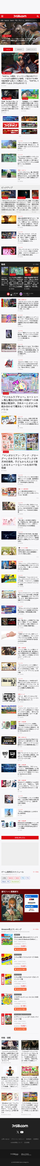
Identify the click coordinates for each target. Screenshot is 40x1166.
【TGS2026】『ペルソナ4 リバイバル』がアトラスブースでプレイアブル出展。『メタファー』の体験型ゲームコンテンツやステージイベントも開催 (28, 580)
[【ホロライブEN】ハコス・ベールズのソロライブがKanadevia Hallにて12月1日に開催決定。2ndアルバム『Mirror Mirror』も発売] (8, 363)
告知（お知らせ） (22, 299)
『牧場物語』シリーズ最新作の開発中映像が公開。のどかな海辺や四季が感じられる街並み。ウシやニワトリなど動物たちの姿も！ (29, 105)
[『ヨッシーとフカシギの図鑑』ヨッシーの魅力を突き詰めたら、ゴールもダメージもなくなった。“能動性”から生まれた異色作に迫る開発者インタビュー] (30, 1071)
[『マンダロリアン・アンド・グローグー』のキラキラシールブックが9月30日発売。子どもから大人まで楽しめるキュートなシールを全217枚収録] (20, 441)
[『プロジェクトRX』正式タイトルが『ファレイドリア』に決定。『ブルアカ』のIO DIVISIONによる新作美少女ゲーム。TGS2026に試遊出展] (8, 506)
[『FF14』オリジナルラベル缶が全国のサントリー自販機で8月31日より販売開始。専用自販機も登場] (8, 609)
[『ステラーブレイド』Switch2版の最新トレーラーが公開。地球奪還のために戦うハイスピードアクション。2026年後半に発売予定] (8, 478)
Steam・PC (5, 881)
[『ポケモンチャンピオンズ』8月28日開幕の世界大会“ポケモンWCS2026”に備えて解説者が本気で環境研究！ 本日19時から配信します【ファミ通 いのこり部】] (8, 303)
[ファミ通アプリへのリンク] (14, 1154)
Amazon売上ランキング (11, 929)
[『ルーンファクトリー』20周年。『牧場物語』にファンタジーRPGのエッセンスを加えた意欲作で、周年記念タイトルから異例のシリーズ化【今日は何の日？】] (8, 725)
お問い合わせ (5, 1139)
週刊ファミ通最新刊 (9, 891)
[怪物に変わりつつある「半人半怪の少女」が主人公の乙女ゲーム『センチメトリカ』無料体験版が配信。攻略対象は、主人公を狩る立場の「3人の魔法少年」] (8, 348)
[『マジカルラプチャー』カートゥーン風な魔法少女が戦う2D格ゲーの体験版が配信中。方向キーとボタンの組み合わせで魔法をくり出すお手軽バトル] (20, 383)
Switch (12, 20)
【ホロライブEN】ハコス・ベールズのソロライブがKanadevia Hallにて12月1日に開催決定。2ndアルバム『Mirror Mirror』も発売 (28, 364)
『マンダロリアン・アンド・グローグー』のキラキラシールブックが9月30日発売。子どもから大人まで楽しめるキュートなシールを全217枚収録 (19, 461)
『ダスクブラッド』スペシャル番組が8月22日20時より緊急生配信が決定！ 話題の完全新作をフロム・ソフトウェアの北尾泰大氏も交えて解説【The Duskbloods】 (8, 205)
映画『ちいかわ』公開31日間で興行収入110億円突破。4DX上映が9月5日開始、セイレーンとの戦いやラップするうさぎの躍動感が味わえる (28, 422)
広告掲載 (26, 1142)
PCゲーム (21, 20)
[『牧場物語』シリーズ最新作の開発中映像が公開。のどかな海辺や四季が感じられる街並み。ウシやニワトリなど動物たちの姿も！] (30, 94)
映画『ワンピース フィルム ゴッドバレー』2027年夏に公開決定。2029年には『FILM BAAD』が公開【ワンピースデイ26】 (28, 755)
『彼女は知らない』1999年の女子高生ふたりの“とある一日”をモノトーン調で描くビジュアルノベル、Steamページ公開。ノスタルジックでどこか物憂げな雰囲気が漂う (28, 684)
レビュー (35, 198)
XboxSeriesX (15, 881)
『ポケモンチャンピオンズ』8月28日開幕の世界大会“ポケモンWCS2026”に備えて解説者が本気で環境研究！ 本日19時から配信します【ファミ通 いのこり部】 (28, 305)
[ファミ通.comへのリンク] (20, 16)
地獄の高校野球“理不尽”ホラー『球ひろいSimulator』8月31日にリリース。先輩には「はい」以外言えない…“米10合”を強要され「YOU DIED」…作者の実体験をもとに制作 (28, 221)
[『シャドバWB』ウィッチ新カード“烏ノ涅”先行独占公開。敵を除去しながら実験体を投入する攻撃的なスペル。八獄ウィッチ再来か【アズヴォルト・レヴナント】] (20, 33)
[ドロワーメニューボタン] (2, 16)
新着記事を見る (20, 838)
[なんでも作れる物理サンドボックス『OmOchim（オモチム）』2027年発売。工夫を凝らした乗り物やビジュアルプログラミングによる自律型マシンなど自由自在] (8, 158)
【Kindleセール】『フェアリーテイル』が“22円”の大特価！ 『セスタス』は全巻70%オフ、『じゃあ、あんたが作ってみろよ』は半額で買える (10, 1107)
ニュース (25, 98)
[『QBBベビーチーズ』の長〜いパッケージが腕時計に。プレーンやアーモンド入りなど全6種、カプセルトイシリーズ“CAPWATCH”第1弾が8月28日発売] (8, 635)
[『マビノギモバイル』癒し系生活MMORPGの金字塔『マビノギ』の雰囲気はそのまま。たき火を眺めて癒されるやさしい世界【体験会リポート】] (8, 173)
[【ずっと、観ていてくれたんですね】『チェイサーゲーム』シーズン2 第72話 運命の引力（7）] (8, 697)
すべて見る (36, 264)
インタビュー (21, 198)
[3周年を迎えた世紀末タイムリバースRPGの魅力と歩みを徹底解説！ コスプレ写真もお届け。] (8, 551)
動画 (3, 264)
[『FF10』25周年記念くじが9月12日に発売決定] (8, 813)
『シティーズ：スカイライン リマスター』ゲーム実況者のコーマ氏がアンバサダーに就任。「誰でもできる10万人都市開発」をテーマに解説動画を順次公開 (28, 711)
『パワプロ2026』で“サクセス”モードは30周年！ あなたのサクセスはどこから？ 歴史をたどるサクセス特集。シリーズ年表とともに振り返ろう (29, 1107)
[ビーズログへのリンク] (26, 1154)
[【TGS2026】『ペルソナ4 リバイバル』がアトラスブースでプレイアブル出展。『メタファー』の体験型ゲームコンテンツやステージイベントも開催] (8, 578)
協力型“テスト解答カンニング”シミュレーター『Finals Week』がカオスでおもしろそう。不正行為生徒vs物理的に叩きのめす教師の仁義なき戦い (28, 320)
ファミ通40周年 (24, 489)
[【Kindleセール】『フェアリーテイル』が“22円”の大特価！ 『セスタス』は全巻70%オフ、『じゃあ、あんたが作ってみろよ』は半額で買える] (10, 1097)
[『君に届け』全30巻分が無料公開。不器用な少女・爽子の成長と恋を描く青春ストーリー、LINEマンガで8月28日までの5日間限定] (8, 521)
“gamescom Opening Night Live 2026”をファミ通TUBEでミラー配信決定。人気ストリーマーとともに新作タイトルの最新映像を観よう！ (28, 742)
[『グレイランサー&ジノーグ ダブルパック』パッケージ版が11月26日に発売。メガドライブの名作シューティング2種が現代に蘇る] (8, 251)
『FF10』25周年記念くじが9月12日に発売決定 (28, 812)
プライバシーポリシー (17, 1139)
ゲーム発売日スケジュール (12, 872)
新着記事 (19, 49)
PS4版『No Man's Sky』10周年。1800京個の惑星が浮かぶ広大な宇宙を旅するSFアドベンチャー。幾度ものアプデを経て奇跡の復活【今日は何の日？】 (9, 106)
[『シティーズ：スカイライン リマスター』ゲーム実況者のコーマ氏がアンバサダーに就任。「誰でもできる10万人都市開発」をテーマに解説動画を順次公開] (8, 709)
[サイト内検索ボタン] (38, 16)
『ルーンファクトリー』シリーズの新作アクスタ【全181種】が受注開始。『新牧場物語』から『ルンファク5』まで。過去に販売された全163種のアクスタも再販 (28, 596)
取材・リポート (22, 170)
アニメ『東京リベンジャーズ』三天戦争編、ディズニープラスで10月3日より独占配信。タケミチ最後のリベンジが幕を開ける (28, 335)
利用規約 (28, 1139)
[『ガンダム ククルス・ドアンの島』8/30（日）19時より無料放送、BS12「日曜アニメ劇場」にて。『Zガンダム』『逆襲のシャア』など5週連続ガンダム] (8, 235)
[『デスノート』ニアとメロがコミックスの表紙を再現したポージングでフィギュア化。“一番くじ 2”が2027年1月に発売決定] (8, 565)
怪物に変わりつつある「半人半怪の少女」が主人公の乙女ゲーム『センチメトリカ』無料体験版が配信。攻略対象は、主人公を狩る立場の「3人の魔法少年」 (28, 349)
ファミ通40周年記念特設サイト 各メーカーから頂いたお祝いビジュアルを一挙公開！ (28, 493)
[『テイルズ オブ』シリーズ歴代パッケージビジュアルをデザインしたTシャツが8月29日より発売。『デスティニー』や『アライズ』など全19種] (8, 666)
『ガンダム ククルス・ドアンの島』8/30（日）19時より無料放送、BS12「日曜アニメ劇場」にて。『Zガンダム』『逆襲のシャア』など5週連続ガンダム (27, 237)
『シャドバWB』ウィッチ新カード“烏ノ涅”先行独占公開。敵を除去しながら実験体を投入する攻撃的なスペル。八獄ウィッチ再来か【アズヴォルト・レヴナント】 (19, 39)
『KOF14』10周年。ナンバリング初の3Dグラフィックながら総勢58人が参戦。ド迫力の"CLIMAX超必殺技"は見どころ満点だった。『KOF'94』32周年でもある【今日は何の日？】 (19, 79)
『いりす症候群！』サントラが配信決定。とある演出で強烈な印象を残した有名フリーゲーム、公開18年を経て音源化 (28, 800)
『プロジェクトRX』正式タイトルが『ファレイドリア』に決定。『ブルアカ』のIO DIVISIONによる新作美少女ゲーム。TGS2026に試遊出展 (28, 508)
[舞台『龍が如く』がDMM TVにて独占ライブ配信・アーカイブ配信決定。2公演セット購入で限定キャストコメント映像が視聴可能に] (8, 621)
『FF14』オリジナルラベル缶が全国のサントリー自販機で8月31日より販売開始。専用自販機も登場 (28, 610)
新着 (2, 20)
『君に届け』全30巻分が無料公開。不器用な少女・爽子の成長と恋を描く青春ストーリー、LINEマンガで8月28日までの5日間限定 (28, 523)
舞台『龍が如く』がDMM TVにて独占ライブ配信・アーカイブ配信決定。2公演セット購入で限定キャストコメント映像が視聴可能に (28, 623)
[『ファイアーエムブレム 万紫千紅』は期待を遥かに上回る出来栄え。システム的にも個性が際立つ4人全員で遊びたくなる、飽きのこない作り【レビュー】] (10, 1045)
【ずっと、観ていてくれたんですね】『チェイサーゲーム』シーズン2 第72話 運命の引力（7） (28, 698)
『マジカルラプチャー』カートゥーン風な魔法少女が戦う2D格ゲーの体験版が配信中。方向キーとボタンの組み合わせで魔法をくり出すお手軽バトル (19, 403)
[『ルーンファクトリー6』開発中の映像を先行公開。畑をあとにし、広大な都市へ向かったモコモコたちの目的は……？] (8, 144)
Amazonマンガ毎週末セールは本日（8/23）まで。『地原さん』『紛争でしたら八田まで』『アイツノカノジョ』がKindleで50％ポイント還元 (28, 785)
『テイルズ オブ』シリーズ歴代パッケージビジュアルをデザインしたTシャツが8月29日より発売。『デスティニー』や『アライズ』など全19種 (28, 668)
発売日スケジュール (31, 20)
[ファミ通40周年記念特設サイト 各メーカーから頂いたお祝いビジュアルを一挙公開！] (8, 492)
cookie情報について (16, 1142)
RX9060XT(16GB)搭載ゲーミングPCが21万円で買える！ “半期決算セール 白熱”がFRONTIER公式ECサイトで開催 (28, 825)
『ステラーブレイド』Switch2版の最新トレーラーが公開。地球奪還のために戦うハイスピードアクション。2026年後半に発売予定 (28, 479)
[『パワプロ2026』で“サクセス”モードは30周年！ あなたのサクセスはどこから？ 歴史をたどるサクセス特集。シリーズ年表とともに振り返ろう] (30, 1097)
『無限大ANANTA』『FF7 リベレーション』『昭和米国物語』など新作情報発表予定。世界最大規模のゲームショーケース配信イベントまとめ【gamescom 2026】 (28, 770)
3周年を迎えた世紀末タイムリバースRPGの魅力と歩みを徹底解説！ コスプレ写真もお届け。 (28, 551)
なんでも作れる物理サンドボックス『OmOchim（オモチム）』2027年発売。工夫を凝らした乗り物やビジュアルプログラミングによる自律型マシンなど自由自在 (28, 160)
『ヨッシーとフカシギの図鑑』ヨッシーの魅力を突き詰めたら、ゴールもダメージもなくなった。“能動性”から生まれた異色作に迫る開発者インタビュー (29, 1081)
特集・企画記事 (7, 36)
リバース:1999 (24, 548)
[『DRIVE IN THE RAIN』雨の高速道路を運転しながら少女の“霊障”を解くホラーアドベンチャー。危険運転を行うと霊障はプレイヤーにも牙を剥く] (8, 535)
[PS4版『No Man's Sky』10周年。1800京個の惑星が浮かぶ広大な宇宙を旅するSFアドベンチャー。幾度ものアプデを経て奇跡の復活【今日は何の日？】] (10, 94)
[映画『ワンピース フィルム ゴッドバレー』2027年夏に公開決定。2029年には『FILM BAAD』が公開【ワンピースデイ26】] (8, 754)
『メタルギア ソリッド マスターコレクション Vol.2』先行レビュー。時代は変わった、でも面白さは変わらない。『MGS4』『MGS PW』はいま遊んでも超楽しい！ (29, 1056)
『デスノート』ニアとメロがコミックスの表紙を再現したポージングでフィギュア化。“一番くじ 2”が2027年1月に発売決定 (28, 566)
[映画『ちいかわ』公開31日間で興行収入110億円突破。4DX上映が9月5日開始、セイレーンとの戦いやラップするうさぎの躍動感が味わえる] (8, 420)
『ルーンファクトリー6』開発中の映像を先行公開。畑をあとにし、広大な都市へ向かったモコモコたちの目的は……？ (28, 145)
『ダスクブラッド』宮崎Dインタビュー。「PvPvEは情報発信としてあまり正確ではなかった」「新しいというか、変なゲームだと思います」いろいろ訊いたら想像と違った (24, 205)
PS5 (16, 20)
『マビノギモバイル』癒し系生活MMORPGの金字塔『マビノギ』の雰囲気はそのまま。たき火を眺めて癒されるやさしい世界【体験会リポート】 (28, 175)
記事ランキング (31, 49)
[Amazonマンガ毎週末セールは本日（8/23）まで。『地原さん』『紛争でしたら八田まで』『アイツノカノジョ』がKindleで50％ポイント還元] (8, 783)
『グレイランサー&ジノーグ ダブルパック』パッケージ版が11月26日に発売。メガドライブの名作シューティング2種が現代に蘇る (28, 252)
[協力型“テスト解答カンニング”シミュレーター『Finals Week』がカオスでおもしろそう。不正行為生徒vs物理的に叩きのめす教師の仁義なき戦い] (8, 318)
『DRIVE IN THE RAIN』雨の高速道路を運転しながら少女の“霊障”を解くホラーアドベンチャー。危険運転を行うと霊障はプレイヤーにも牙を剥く (28, 537)
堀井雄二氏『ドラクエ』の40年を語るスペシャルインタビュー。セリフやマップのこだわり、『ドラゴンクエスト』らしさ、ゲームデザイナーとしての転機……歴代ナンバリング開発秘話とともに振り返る (10, 1081)
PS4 (28, 878)
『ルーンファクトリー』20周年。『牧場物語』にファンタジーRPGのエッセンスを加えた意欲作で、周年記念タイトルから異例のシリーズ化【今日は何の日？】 (28, 727)
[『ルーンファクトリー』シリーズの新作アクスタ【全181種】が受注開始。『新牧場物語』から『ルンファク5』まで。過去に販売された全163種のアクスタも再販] (8, 594)
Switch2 (6, 20)
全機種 (4, 878)
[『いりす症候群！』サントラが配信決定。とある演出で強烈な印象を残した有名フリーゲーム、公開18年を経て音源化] (8, 799)
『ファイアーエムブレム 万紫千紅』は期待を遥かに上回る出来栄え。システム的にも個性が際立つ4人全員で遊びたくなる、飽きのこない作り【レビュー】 (9, 1056)
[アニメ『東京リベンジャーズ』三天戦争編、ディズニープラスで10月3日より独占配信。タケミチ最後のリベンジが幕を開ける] (8, 334)
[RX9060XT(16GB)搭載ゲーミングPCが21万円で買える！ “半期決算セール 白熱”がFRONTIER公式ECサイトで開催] (8, 824)
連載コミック (21, 694)
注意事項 (35, 1139)
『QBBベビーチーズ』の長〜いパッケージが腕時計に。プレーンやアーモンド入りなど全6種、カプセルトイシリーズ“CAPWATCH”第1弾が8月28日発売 (28, 637)
